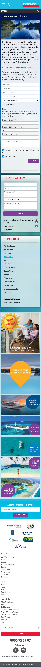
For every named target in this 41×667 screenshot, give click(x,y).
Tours (2, 595)
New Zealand (8, 257)
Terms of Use (5, 577)
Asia (5, 260)
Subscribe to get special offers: (20, 504)
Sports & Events (6, 592)
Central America (10, 282)
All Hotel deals (9, 246)
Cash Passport (5, 607)
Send (20, 213)
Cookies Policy (5, 570)
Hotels (3, 587)
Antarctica (8, 278)
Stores (3, 559)
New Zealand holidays (12, 302)
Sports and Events (11, 289)
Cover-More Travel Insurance (10, 610)
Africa (6, 274)
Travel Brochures (6, 617)
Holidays (3, 590)
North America (9, 267)
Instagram (23, 650)
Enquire (3, 567)
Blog (2, 604)
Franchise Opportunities (8, 564)
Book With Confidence (7, 557)
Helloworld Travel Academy (9, 615)
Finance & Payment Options (9, 612)
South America (9, 271)
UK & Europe (8, 264)
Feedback (4, 622)
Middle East (8, 285)
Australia (7, 253)
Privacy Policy (5, 575)
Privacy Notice (5, 572)
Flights (3, 584)
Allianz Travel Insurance (8, 602)
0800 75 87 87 (9, 5)
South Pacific (9, 250)
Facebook (16, 650)
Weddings (4, 620)
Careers (3, 562)
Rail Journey (8, 292)
